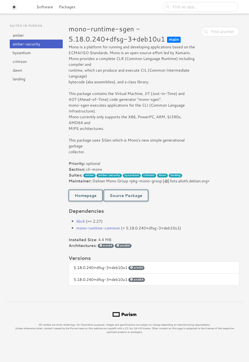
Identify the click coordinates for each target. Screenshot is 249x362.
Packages (67, 6)
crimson (20, 61)
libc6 (80, 221)
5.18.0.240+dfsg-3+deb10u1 (108, 267)
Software (44, 6)
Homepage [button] (86, 195)
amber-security (26, 44)
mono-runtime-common (98, 228)
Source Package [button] (126, 195)
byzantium (22, 52)
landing (19, 79)
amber (18, 35)
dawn (17, 70)
